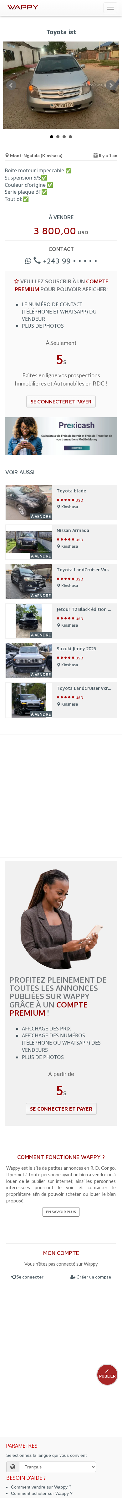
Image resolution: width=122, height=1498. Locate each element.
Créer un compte (93, 1276)
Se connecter (29, 1276)
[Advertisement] (61, 796)
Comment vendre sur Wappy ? (41, 1487)
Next (111, 85)
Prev (11, 85)
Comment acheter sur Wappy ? (42, 1493)
